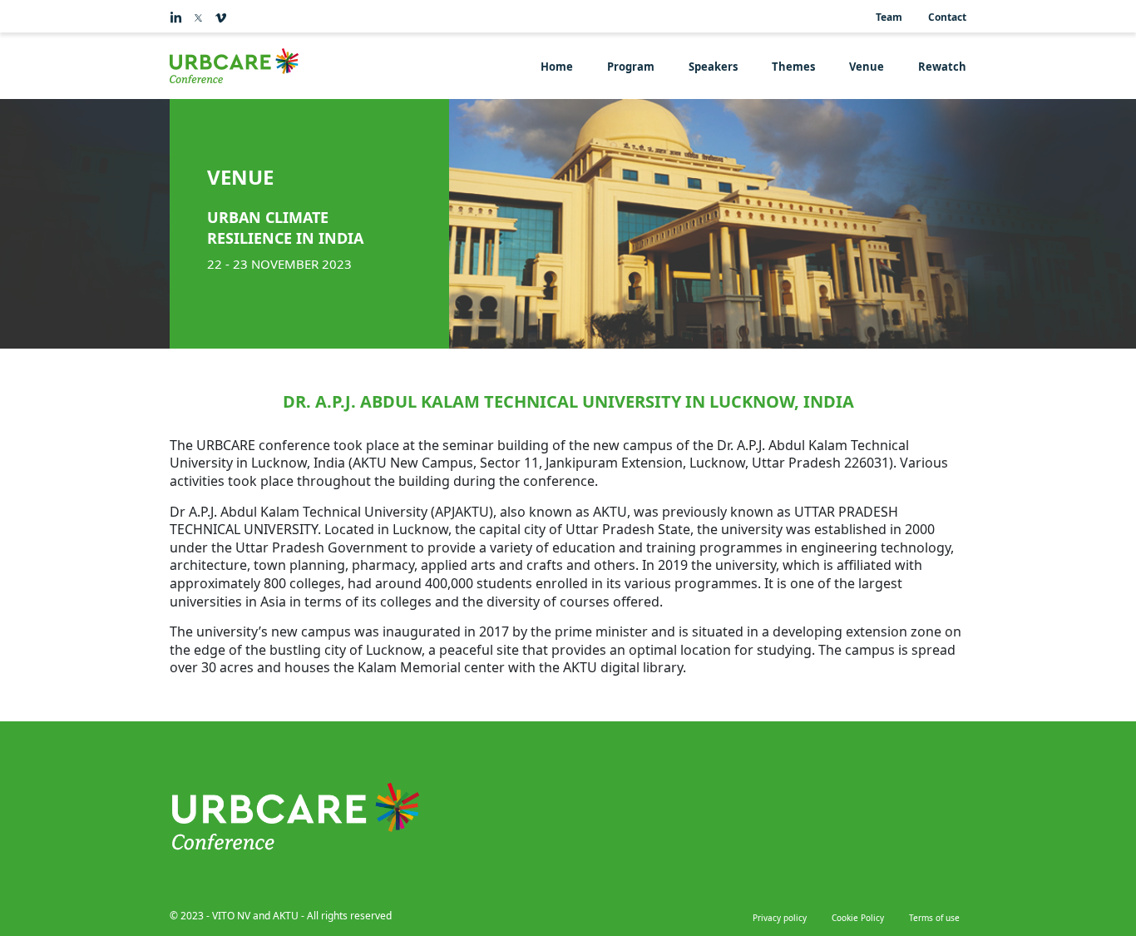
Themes (793, 66)
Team (889, 17)
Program (630, 66)
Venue (866, 66)
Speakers (713, 66)
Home (557, 66)
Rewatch (942, 66)
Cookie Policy (858, 918)
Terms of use (934, 918)
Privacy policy (780, 918)
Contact (947, 17)
